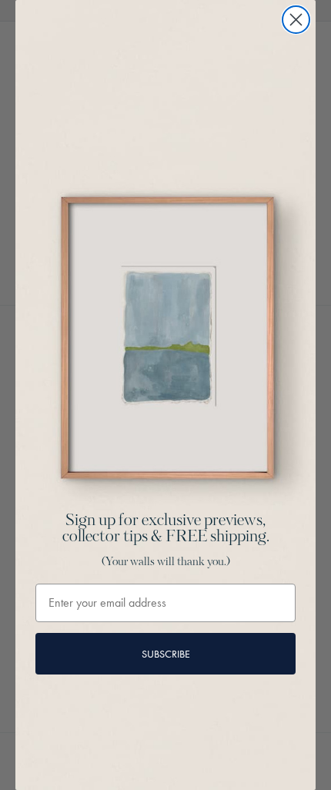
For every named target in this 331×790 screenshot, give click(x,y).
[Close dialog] (296, 19)
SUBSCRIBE (166, 654)
